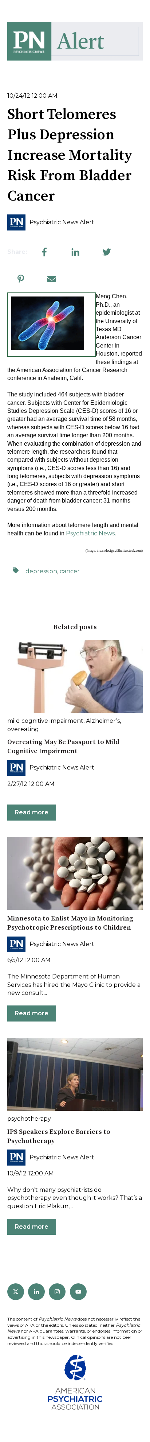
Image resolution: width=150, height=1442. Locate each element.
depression (41, 571)
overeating (23, 729)
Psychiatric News (90, 533)
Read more (31, 812)
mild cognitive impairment (45, 720)
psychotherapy (29, 1118)
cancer (70, 571)
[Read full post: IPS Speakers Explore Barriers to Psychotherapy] (75, 1074)
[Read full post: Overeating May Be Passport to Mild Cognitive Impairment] (75, 676)
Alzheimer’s (103, 720)
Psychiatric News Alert (61, 222)
